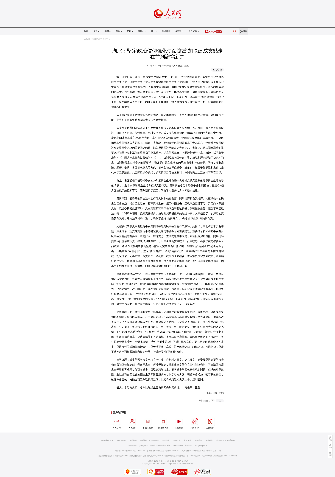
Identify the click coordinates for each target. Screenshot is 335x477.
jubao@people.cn (200, 446)
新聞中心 (106, 39)
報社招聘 (133, 440)
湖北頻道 (96, 39)
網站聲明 (198, 440)
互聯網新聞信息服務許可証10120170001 (130, 451)
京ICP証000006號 (205, 456)
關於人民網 (121, 440)
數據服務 (187, 440)
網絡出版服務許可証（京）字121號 (182, 456)
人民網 (87, 39)
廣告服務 (155, 440)
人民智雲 (194, 428)
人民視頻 (179, 428)
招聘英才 (144, 440)
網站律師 (209, 440)
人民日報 (116, 428)
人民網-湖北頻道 (181, 65)
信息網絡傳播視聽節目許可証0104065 (113, 456)
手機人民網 (148, 428)
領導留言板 (163, 428)
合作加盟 (165, 440)
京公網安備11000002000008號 (225, 456)
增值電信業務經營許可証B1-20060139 (164, 451)
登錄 (245, 31)
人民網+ (132, 428)
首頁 (86, 31)
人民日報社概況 (106, 440)
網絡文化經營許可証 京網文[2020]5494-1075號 (148, 456)
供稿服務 (176, 440)
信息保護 (220, 440)
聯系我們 (231, 440)
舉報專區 (166, 31)
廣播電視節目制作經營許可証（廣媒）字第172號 (201, 451)
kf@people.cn (143, 446)
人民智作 (210, 428)
